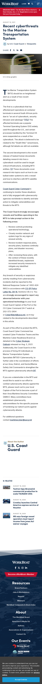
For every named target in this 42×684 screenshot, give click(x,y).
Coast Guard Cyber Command (16, 189)
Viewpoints (31, 44)
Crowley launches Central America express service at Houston (25, 505)
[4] (34, 370)
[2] (27, 120)
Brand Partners (21, 588)
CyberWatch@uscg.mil (15, 315)
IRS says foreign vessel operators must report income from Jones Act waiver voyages (23, 520)
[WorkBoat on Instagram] (22, 567)
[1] (25, 120)
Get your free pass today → (12, 14)
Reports (21, 596)
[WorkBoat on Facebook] (15, 567)
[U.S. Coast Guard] (5, 44)
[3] (11, 169)
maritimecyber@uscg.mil (21, 420)
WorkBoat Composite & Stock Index (21, 605)
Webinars (21, 601)
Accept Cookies (21, 679)
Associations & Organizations (21, 630)
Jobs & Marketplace (21, 592)
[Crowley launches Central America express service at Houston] (6, 501)
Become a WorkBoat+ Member (21, 574)
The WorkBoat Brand (21, 617)
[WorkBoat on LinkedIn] (25, 567)
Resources (21, 582)
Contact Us (21, 634)
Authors (21, 626)
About (21, 612)
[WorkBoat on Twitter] (19, 567)
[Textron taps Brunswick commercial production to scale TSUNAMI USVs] (6, 487)
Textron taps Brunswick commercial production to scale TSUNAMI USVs (25, 491)
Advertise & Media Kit (21, 621)
